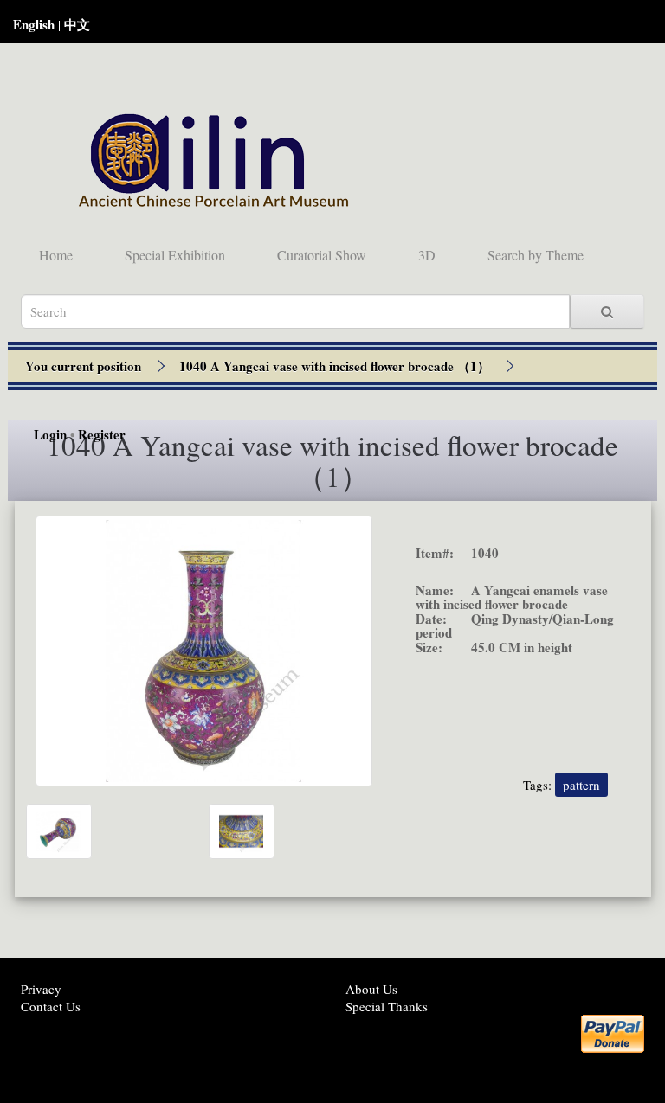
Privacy (41, 988)
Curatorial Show (321, 255)
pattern (581, 784)
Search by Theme (535, 255)
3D (427, 255)
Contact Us (51, 1006)
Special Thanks (386, 1006)
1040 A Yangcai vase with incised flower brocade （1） (334, 365)
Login (50, 434)
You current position (83, 365)
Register (102, 434)
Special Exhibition (175, 255)
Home (56, 255)
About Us (371, 988)
